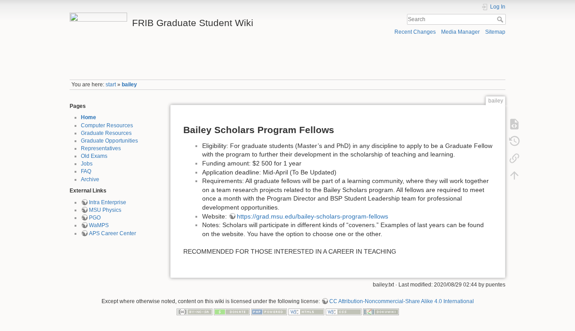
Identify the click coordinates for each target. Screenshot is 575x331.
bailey (129, 84)
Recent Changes (415, 32)
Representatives (101, 148)
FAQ (86, 171)
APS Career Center (112, 233)
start (111, 84)
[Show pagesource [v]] (514, 124)
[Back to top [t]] (514, 175)
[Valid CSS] (344, 312)
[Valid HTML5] (306, 312)
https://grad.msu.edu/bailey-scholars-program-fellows (312, 216)
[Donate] (232, 312)
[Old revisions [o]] (514, 141)
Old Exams (94, 156)
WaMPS (99, 225)
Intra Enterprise (107, 202)
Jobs (87, 164)
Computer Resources (107, 125)
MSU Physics (105, 210)
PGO (95, 218)
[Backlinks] (514, 158)
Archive (90, 179)
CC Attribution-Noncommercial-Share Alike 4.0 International (401, 301)
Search (501, 19)
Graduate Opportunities (109, 141)
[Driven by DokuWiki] (381, 312)
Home (88, 117)
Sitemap (495, 32)
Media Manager (460, 32)
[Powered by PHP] (269, 312)
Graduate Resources (106, 133)
